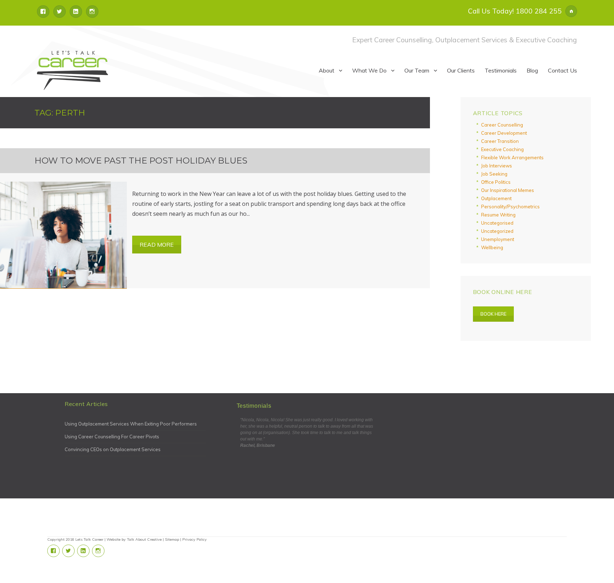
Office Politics (496, 182)
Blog (532, 70)
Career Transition (500, 141)
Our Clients (461, 70)
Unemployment (497, 239)
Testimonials (501, 70)
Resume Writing (498, 215)
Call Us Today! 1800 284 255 (515, 11)
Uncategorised (497, 223)
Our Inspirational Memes (507, 190)
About (326, 70)
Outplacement (496, 198)
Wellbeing (492, 247)
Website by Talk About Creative (134, 539)
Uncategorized (497, 231)
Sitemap (172, 539)
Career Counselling (502, 125)
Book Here (493, 314)
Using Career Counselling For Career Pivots (112, 436)
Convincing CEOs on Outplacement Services (113, 449)
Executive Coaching (502, 149)
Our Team (416, 70)
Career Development (504, 133)
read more (157, 244)
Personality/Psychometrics (510, 206)
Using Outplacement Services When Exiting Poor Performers (131, 424)
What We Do (369, 70)
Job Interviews (496, 166)
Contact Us (562, 70)
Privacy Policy (194, 539)
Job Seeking (494, 174)
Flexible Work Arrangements (512, 157)
